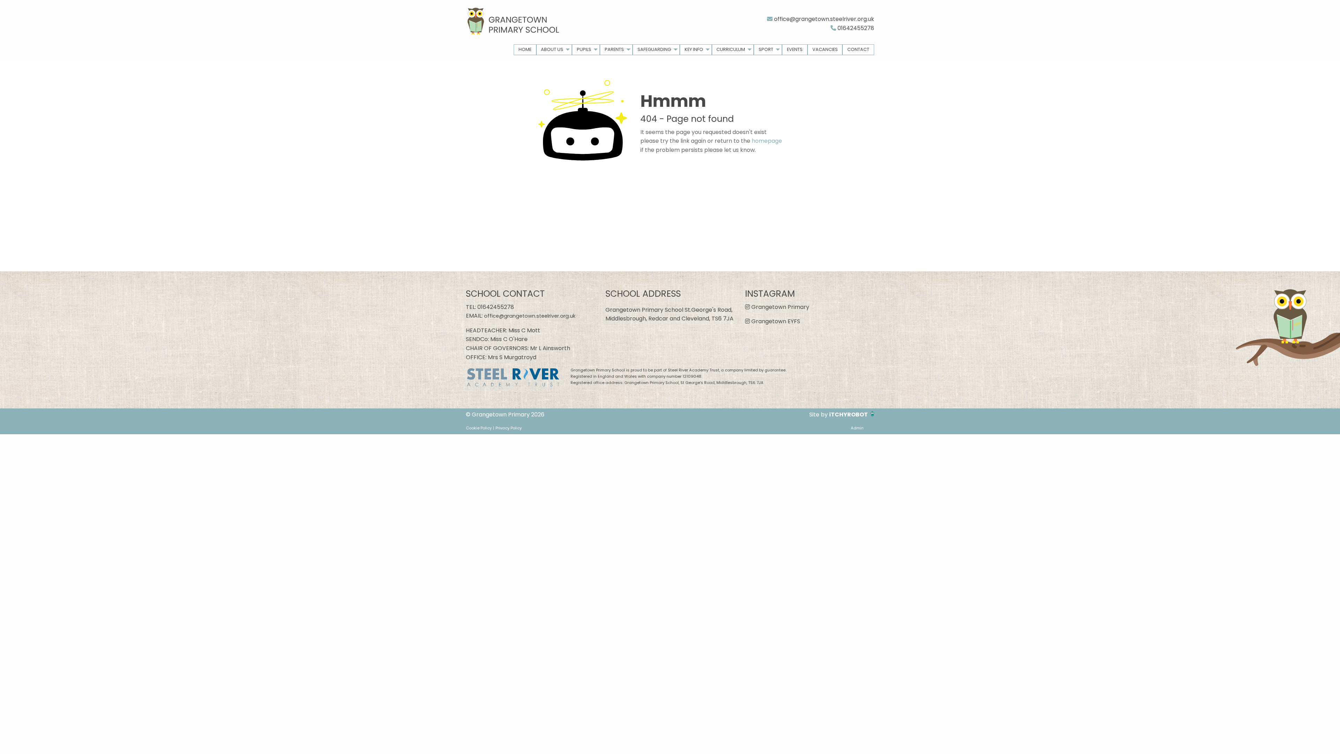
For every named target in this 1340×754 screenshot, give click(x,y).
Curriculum (730, 49)
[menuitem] (525, 49)
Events (795, 49)
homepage (767, 141)
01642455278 (855, 28)
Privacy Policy (509, 428)
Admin (857, 428)
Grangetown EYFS (775, 321)
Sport (766, 49)
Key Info (694, 49)
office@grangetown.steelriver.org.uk (823, 19)
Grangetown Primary (779, 307)
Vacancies (825, 49)
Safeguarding (654, 49)
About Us (552, 49)
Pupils (584, 49)
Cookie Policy (479, 428)
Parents (614, 49)
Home (525, 49)
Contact (858, 49)
